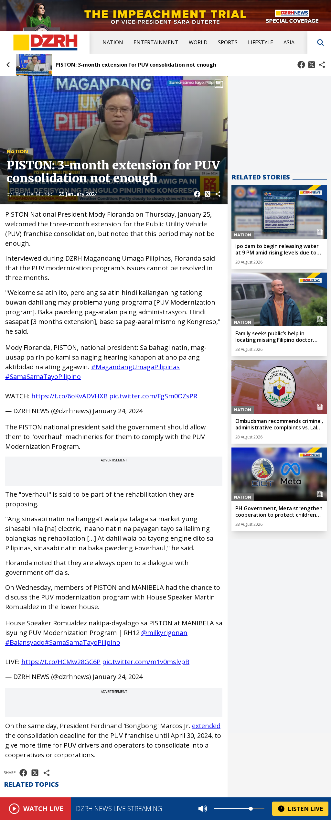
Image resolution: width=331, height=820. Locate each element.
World (198, 42)
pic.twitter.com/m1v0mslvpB (145, 661)
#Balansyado (25, 642)
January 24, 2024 (118, 410)
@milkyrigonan (164, 632)
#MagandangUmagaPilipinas (135, 366)
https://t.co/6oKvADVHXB (69, 396)
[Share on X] (311, 65)
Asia (288, 42)
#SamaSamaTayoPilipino (43, 376)
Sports (228, 42)
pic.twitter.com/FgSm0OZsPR (153, 396)
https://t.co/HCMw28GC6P (61, 661)
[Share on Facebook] (301, 65)
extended (206, 725)
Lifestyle (260, 42)
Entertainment (155, 42)
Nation (112, 42)
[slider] (251, 809)
